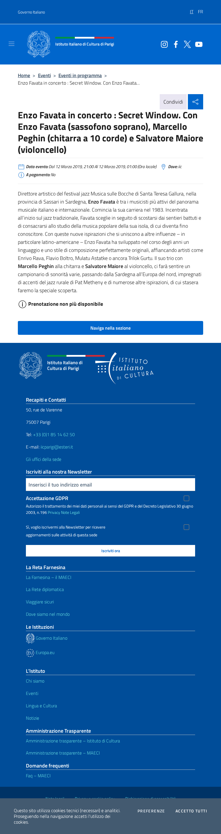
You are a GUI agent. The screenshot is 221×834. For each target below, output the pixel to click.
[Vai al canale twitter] (186, 43)
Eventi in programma (80, 75)
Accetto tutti (191, 811)
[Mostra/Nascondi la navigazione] (11, 43)
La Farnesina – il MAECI (48, 577)
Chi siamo (35, 680)
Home (24, 75)
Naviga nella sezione (110, 327)
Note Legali (70, 512)
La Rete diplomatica (45, 589)
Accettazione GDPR (47, 498)
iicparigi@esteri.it (57, 446)
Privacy (54, 512)
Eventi (44, 75)
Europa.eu (44, 652)
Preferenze (151, 811)
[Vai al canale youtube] (197, 43)
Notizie (32, 718)
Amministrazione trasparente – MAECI (63, 752)
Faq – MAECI (38, 775)
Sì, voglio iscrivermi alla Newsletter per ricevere (65, 527)
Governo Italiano (31, 12)
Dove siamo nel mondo (48, 614)
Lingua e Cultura (41, 705)
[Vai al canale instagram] (163, 43)
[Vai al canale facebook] (174, 43)
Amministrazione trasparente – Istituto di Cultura (73, 740)
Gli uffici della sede (43, 459)
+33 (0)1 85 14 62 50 (54, 434)
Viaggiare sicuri (40, 601)
